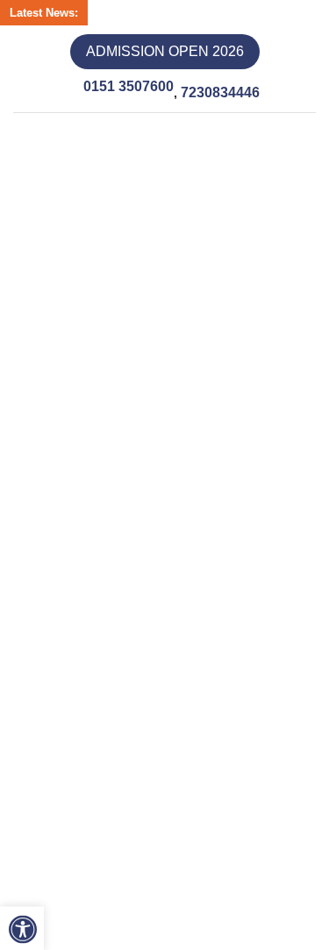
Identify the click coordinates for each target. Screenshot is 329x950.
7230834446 (230, 87)
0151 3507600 (126, 86)
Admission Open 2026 (165, 51)
